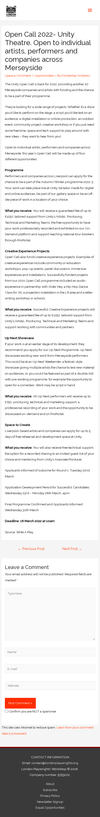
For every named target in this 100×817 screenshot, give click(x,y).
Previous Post (31, 549)
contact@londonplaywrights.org (55, 763)
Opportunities (44, 75)
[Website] (50, 686)
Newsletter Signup (50, 802)
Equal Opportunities (50, 807)
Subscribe (50, 790)
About (50, 784)
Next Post (72, 549)
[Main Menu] (90, 10)
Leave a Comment (18, 75)
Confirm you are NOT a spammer (32, 711)
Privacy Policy (50, 795)
